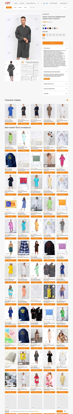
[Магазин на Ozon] (47, 3)
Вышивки (20, 7)
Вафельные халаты (22, 11)
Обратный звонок (63, 3)
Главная (6, 11)
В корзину (11, 123)
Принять (59, 411)
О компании (22, 3)
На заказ (25, 7)
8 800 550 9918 (53, 3)
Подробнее (47, 78)
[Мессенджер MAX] (44, 3)
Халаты (15, 7)
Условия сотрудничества (30, 3)
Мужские (29, 11)
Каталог (8, 7)
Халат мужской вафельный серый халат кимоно (41, 11)
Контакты (16, 3)
